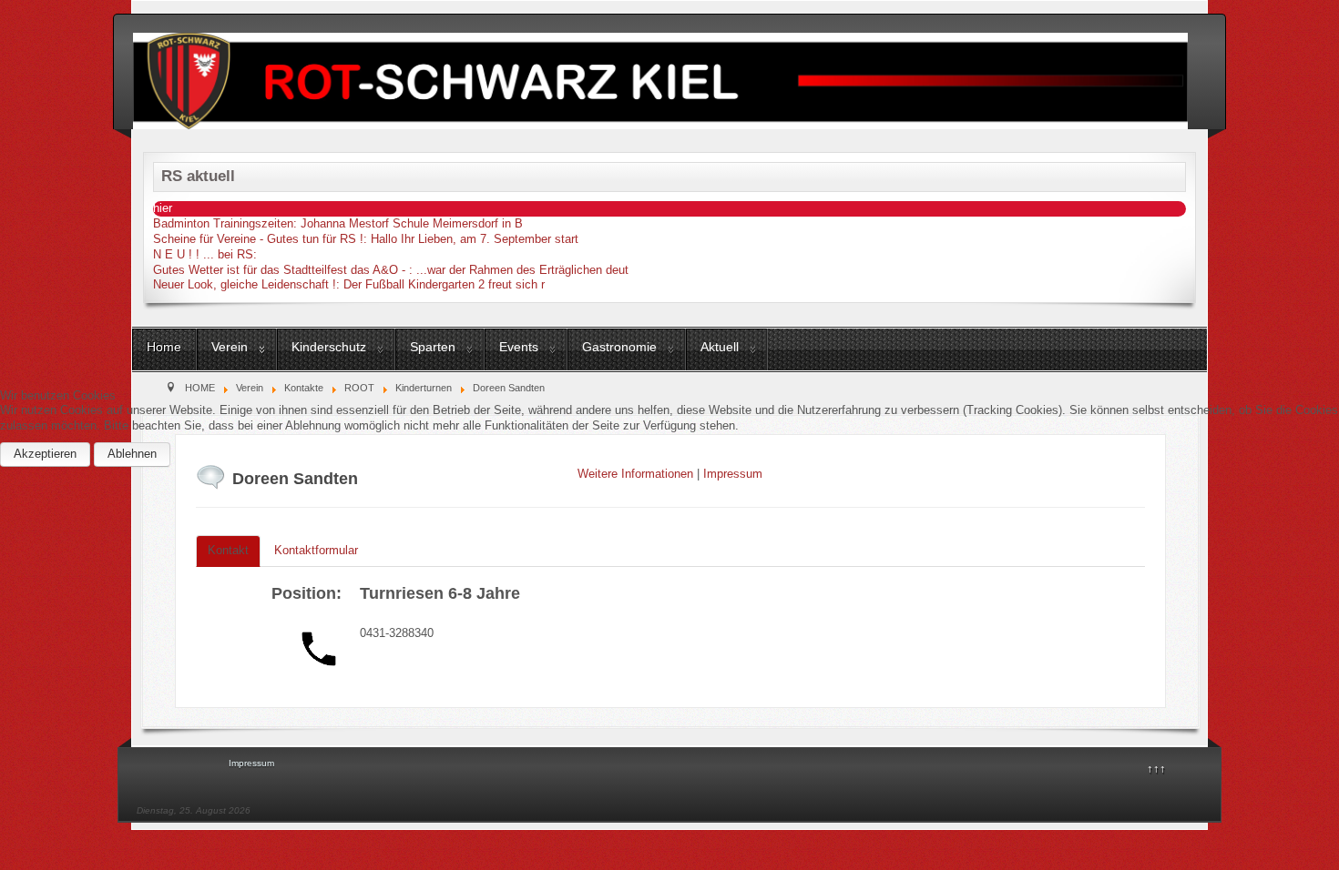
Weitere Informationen (635, 474)
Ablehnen (132, 453)
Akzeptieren (45, 453)
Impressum (732, 474)
